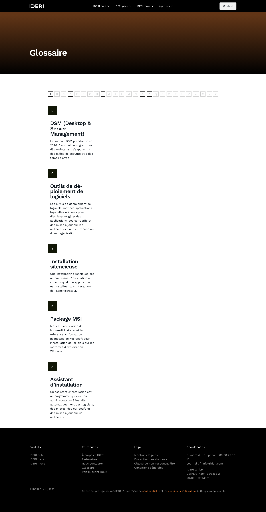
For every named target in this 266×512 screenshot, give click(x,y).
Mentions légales (146, 455)
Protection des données (150, 459)
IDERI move (143, 6)
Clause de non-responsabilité (154, 463)
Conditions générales (148, 467)
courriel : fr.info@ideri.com (205, 463)
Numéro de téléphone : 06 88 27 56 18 (211, 457)
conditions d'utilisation (182, 491)
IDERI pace (121, 6)
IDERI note (99, 6)
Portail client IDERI (94, 471)
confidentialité (151, 491)
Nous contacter (92, 463)
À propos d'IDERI (93, 455)
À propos (164, 6)
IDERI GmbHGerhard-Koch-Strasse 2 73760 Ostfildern (204, 474)
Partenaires (89, 459)
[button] (101, 6)
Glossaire (88, 467)
